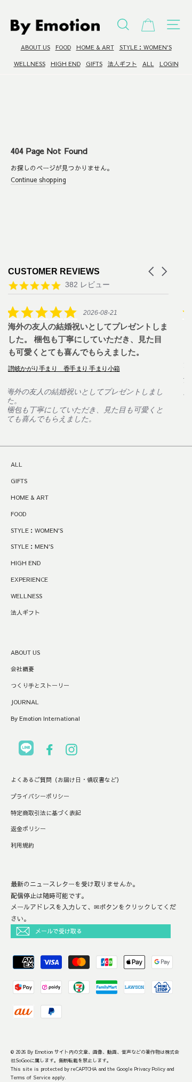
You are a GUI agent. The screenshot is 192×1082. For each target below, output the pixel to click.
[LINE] (26, 750)
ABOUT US (35, 47)
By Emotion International (45, 718)
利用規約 (22, 845)
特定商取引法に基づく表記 (46, 813)
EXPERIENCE (29, 579)
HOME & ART (95, 47)
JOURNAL (25, 702)
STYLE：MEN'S (32, 546)
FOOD (63, 47)
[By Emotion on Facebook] (49, 751)
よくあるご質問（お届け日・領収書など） (66, 780)
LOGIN (169, 64)
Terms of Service (31, 1077)
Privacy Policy (149, 1068)
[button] (152, 271)
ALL (148, 64)
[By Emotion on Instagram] (71, 751)
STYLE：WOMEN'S (145, 47)
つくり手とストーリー (40, 685)
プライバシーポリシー (40, 796)
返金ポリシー (28, 829)
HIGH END (66, 64)
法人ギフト (122, 64)
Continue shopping (38, 179)
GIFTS (94, 64)
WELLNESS (29, 64)
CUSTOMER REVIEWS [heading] (54, 271)
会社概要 (22, 669)
